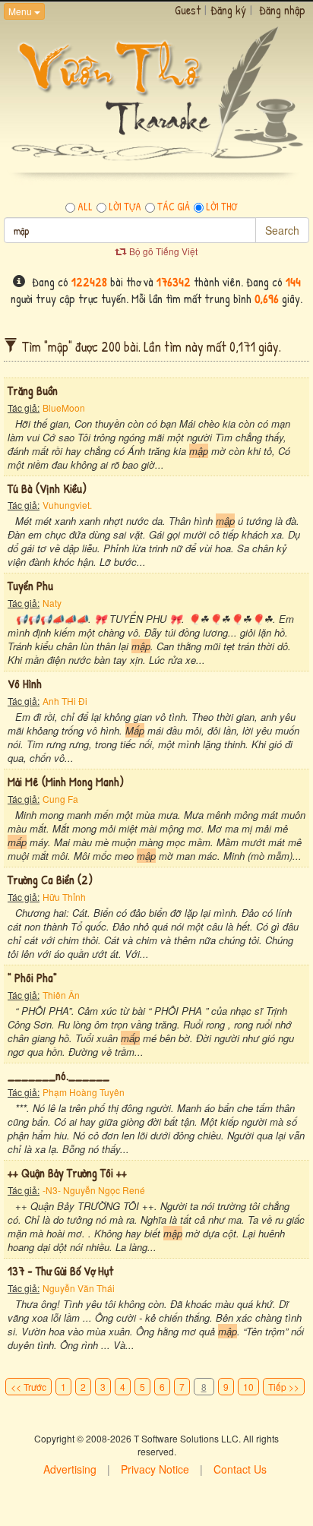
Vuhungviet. (67, 504)
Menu (21, 11)
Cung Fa (60, 798)
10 (248, 1386)
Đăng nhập (282, 10)
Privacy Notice (155, 1469)
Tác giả (173, 206)
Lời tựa (125, 206)
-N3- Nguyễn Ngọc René (94, 1189)
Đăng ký (228, 10)
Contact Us (240, 1469)
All (85, 206)
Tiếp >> (283, 1386)
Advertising (69, 1469)
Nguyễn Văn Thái (79, 1287)
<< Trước (28, 1386)
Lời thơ (221, 206)
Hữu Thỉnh (64, 896)
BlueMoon (64, 407)
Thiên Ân (61, 994)
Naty (52, 602)
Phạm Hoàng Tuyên (84, 1091)
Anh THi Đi (65, 700)
